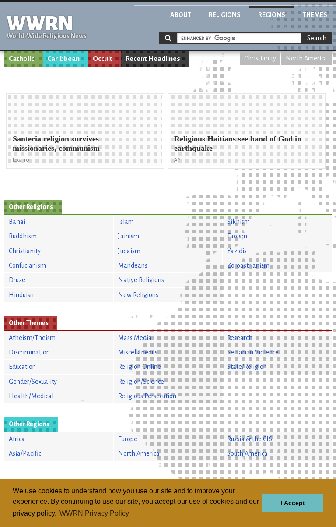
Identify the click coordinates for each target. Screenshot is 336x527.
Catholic (21, 59)
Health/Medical (31, 396)
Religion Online (139, 366)
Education (22, 366)
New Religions (138, 294)
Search (316, 38)
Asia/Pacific (25, 453)
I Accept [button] (293, 502)
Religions (225, 14)
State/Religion (247, 366)
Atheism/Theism (32, 337)
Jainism (128, 236)
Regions (271, 14)
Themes (315, 14)
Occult (102, 59)
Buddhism (23, 236)
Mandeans (132, 265)
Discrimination (29, 352)
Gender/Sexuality (33, 381)
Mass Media (135, 337)
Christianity (260, 58)
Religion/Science (141, 381)
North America (306, 58)
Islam (126, 221)
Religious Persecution (147, 396)
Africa (17, 438)
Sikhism (238, 221)
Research (239, 337)
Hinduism (22, 294)
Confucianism (27, 265)
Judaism (129, 251)
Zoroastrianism (248, 265)
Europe (127, 438)
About (180, 14)
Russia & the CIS (249, 438)
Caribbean (63, 59)
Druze (17, 279)
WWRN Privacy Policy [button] (94, 513)
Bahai (17, 221)
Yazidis (237, 251)
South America (247, 453)
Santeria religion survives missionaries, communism (56, 143)
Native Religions (141, 279)
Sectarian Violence (253, 352)
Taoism (237, 236)
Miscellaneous (138, 352)
